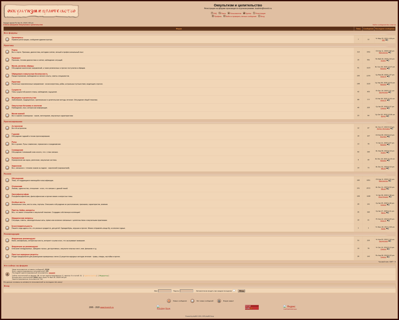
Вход (262, 16)
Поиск (223, 13)
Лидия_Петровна (383, 129)
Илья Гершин (383, 197)
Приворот (16, 58)
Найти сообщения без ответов (384, 25)
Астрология (17, 126)
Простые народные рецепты (25, 254)
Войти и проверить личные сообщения (241, 16)
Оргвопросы (17, 37)
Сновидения (17, 150)
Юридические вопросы (22, 218)
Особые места (18, 202)
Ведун (383, 116)
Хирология (17, 166)
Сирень (383, 108)
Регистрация (260, 13)
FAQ (215, 13)
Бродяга (383, 137)
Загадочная (383, 92)
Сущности (16, 90)
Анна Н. (383, 76)
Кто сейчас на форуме (16, 266)
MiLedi (383, 168)
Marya (383, 213)
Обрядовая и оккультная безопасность (30, 74)
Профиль (218, 16)
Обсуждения (17, 178)
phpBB (195, 316)
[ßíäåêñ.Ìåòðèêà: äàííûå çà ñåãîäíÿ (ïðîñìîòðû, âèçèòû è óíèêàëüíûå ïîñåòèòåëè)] (163, 307)
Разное (7, 174)
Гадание (15, 134)
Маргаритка (383, 52)
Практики (16, 82)
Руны (14, 142)
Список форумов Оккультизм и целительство (23, 25)
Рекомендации (11, 234)
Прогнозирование (13, 122)
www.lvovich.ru (107, 307)
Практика (9, 45)
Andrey (383, 60)
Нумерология (18, 158)
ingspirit (52, 273)
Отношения (17, 186)
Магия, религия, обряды (23, 66)
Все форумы (10, 33)
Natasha (383, 68)
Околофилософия (20, 194)
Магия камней (18, 114)
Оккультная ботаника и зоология (27, 106)
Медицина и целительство (24, 98)
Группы (248, 13)
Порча (14, 50)
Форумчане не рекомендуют (25, 246)
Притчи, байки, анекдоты (23, 210)
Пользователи (235, 13)
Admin (383, 229)
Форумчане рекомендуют (23, 239)
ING (383, 40)
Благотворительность (22, 226)
